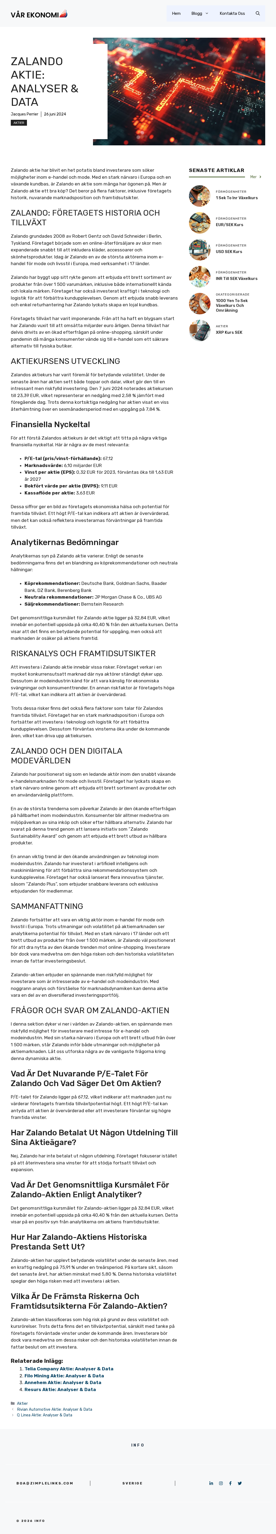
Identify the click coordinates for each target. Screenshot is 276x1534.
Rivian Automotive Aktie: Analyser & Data (54, 1409)
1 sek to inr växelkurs (237, 197)
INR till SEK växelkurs (237, 278)
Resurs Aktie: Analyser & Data (60, 1389)
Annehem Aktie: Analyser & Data (63, 1382)
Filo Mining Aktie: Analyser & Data (64, 1375)
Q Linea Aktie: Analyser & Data (44, 1415)
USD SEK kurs (229, 251)
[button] (257, 13)
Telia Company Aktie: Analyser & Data (69, 1368)
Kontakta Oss (232, 13)
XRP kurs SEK (229, 332)
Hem (176, 13)
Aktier (18, 123)
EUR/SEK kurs (229, 224)
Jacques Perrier (24, 114)
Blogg (196, 13)
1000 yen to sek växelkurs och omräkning (232, 305)
